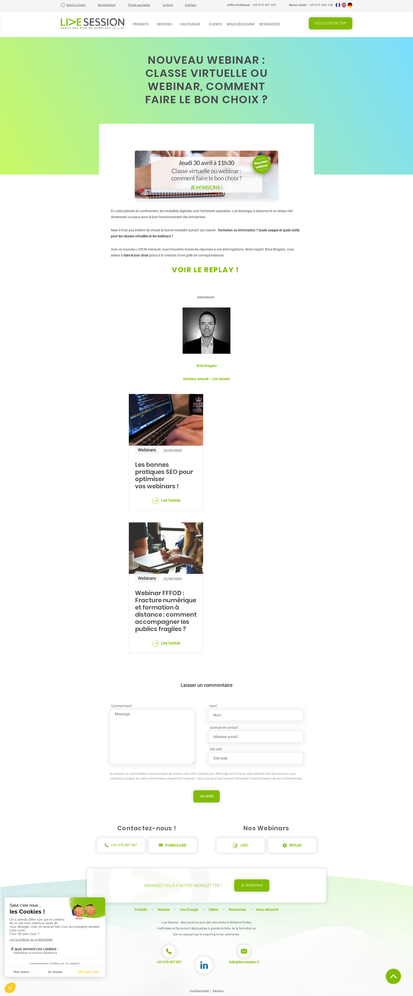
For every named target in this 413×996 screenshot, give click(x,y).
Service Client (76, 5)
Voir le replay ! (206, 270)
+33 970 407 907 (264, 5)
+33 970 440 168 (321, 5)
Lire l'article (170, 500)
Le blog (168, 5)
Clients (215, 24)
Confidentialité (199, 991)
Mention (218, 991)
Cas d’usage (190, 24)
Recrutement (107, 5)
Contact (190, 5)
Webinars (147, 449)
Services (165, 24)
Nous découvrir (241, 24)
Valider (207, 796)
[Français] (338, 6)
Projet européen (139, 5)
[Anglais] (344, 6)
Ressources (270, 24)
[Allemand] (350, 6)
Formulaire (176, 845)
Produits (141, 24)
